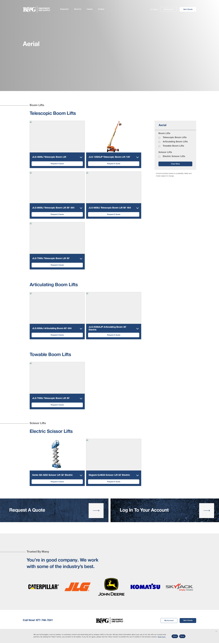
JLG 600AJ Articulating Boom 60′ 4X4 (52, 328)
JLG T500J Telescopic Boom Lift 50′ (51, 258)
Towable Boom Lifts (173, 146)
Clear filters (175, 164)
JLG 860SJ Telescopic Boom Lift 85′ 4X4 (53, 208)
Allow (175, 636)
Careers (90, 9)
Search (155, 9)
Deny (182, 636)
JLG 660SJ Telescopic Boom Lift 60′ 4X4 (110, 208)
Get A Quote (188, 9)
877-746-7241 (44, 620)
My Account (168, 9)
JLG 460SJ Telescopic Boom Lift (49, 157)
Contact (101, 9)
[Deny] (216, 631)
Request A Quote (57, 164)
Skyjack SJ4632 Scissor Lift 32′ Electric (109, 475)
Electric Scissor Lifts (174, 156)
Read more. (162, 637)
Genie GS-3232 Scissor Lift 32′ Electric (52, 475)
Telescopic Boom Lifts (175, 138)
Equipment (64, 9)
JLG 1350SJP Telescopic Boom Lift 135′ (109, 157)
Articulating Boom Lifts (175, 142)
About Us (77, 9)
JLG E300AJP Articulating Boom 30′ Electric (107, 328)
